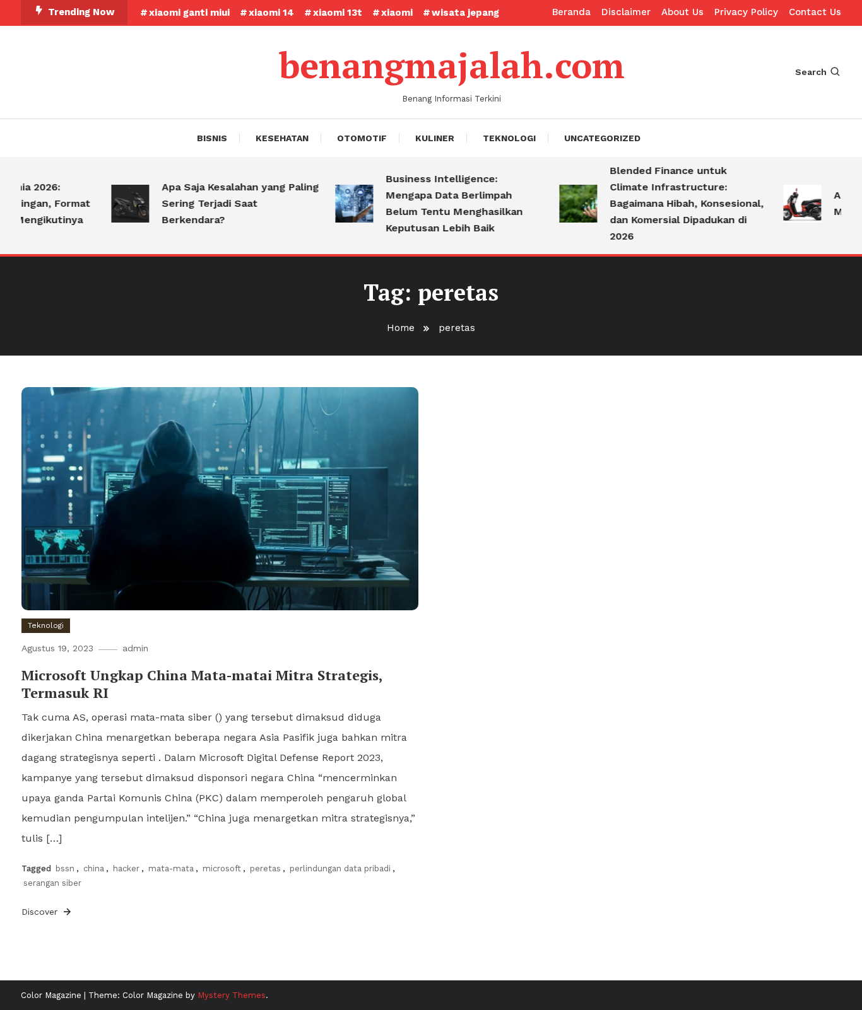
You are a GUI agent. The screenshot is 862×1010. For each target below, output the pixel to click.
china (93, 868)
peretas (265, 868)
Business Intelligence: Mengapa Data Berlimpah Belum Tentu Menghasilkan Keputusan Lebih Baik (443, 203)
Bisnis (212, 138)
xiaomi (397, 12)
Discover (41, 912)
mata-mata (171, 868)
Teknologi (509, 138)
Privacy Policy (746, 12)
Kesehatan (282, 138)
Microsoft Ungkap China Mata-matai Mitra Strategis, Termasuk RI (201, 684)
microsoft (222, 868)
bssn (65, 868)
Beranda (571, 12)
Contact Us (815, 12)
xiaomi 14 (271, 12)
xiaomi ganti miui (189, 12)
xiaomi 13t (337, 12)
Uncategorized (602, 138)
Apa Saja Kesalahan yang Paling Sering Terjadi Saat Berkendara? (229, 203)
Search (811, 72)
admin (135, 648)
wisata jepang (465, 12)
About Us (682, 12)
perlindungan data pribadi (340, 868)
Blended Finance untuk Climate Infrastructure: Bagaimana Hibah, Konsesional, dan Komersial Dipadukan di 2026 (676, 203)
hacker (126, 868)
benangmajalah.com (452, 65)
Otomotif (362, 138)
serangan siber (52, 883)
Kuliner (434, 138)
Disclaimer (626, 12)
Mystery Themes (232, 995)
